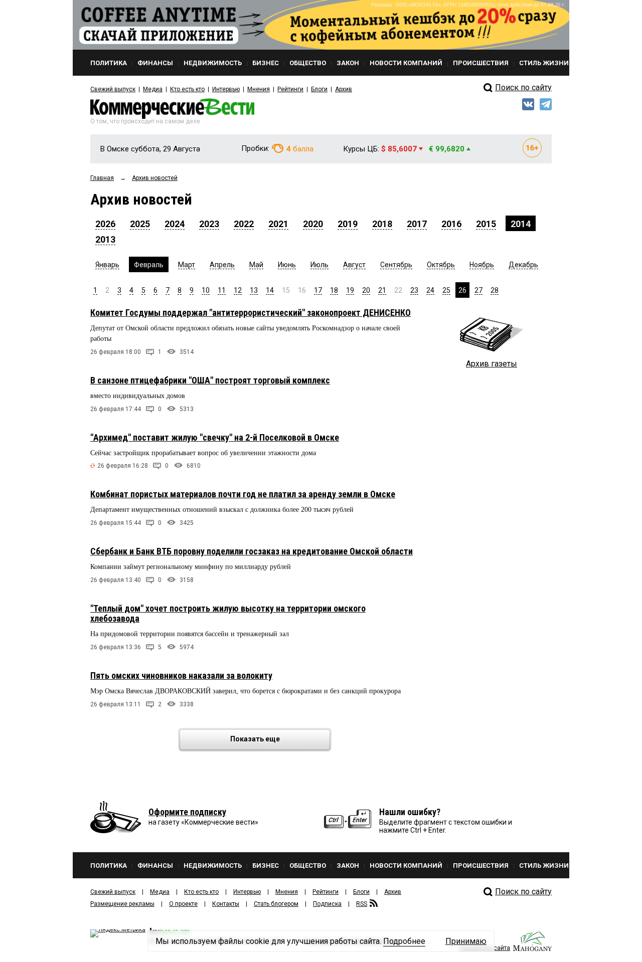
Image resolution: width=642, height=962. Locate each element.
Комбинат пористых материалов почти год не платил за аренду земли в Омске (242, 494)
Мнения (258, 89)
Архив (343, 89)
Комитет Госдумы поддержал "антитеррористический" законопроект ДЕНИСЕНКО (250, 312)
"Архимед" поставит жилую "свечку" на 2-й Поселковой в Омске (214, 437)
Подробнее (404, 941)
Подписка (327, 903)
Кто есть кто (187, 89)
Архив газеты (491, 363)
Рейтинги (290, 89)
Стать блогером (276, 903)
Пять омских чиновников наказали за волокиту (181, 675)
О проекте (183, 903)
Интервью (226, 89)
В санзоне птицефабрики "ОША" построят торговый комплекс (210, 380)
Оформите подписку (187, 812)
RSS (361, 903)
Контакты (225, 903)
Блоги (319, 89)
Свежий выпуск (112, 89)
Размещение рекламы (122, 903)
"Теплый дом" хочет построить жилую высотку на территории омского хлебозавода (228, 613)
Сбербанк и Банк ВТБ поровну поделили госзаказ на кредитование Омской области (251, 551)
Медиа (153, 89)
